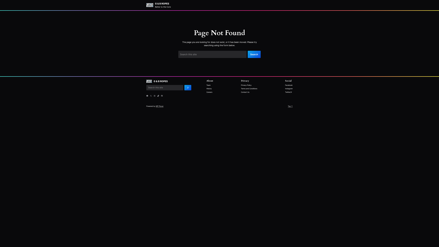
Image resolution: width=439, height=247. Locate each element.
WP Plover (159, 106)
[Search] (187, 87)
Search (254, 54)
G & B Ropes (162, 3)
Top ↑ (290, 106)
